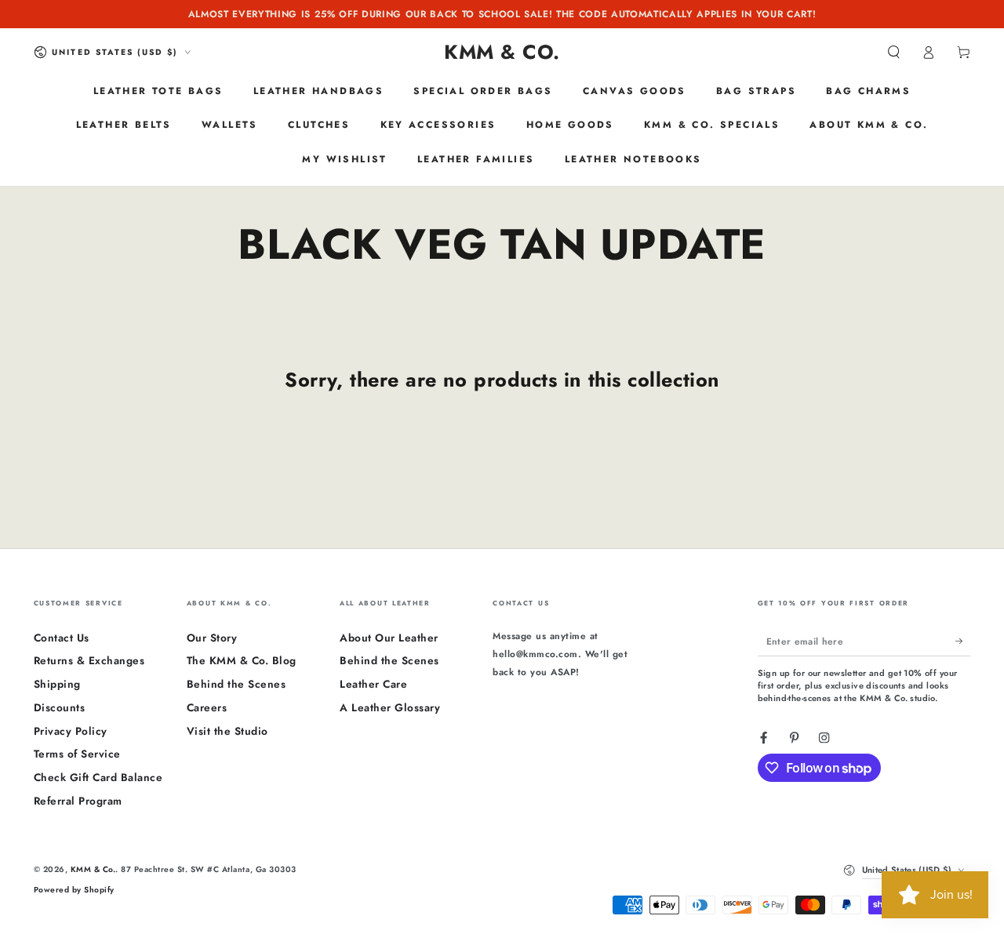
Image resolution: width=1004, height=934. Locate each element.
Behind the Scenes (236, 684)
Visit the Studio (227, 731)
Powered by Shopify (74, 890)
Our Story (212, 637)
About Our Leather (389, 637)
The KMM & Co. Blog (241, 660)
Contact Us (61, 637)
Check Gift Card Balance (98, 777)
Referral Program (78, 801)
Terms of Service (77, 753)
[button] (894, 52)
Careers (207, 707)
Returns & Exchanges (89, 660)
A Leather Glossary (390, 707)
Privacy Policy (70, 731)
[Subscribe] (963, 641)
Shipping (57, 684)
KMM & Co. (93, 869)
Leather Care (373, 684)
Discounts (59, 707)
